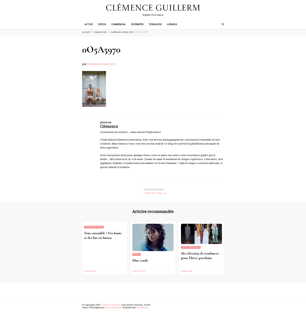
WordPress (142, 308)
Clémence (93, 64)
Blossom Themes (113, 308)
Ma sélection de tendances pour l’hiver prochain (200, 255)
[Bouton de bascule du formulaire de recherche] (223, 24)
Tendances (155, 24)
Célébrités (137, 24)
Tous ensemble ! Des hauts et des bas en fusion (103, 235)
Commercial (118, 24)
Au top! (89, 24)
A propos (172, 24)
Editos (102, 24)
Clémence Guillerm (153, 8)
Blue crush (140, 260)
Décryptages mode (94, 227)
